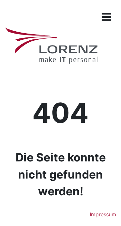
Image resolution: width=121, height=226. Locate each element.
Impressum (103, 214)
